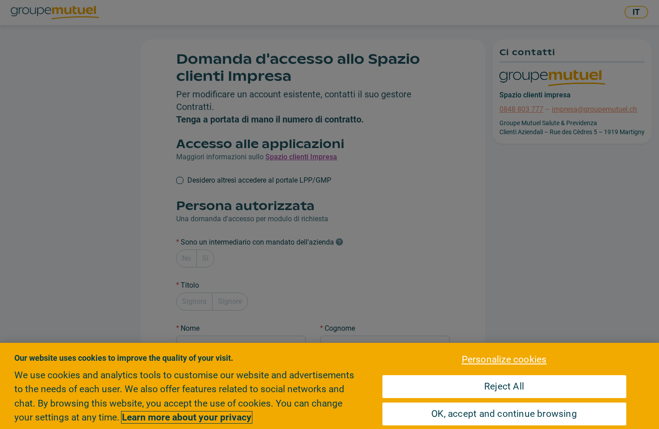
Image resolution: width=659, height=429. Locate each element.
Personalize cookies (504, 359)
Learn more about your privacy (186, 417)
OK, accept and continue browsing (504, 413)
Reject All (504, 386)
